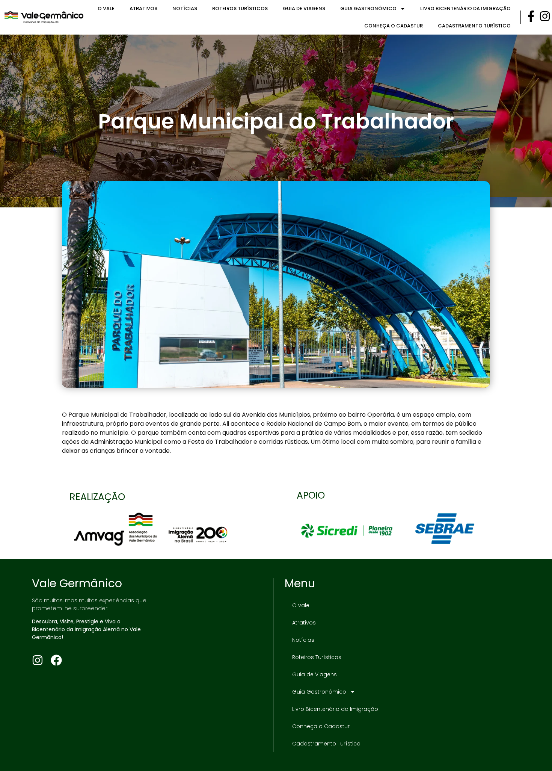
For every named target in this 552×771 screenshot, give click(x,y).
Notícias (184, 8)
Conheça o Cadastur (393, 25)
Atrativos (143, 8)
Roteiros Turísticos (240, 8)
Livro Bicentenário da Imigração (465, 8)
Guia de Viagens (304, 8)
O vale (106, 8)
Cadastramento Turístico (474, 25)
